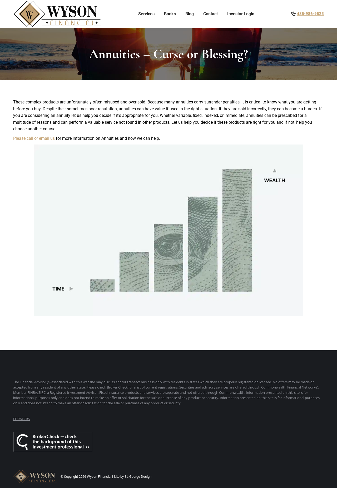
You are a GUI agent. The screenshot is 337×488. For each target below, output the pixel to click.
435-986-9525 (310, 13)
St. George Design (138, 477)
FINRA (32, 392)
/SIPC (41, 392)
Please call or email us (34, 138)
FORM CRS (21, 418)
